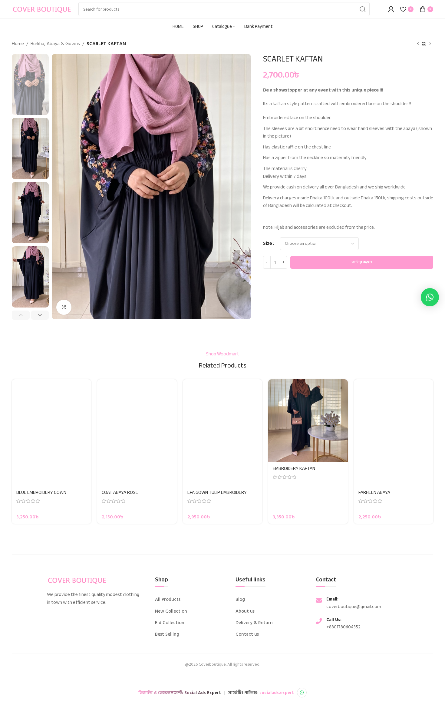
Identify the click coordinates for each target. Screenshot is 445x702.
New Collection (171, 611)
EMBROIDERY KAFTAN (294, 468)
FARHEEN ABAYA (374, 492)
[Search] (363, 9)
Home (18, 44)
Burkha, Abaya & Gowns (55, 44)
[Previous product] (418, 44)
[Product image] (51, 432)
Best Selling (167, 634)
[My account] (391, 9)
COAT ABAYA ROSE (120, 492)
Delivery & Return (254, 623)
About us (245, 611)
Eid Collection (169, 623)
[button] (430, 297)
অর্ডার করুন (361, 262)
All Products (167, 599)
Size (267, 243)
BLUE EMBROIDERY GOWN (41, 492)
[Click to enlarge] (63, 307)
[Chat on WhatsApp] (302, 692)
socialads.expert (276, 692)
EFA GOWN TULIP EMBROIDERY (217, 492)
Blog (240, 599)
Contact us (247, 634)
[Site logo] (42, 9)
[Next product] (430, 44)
